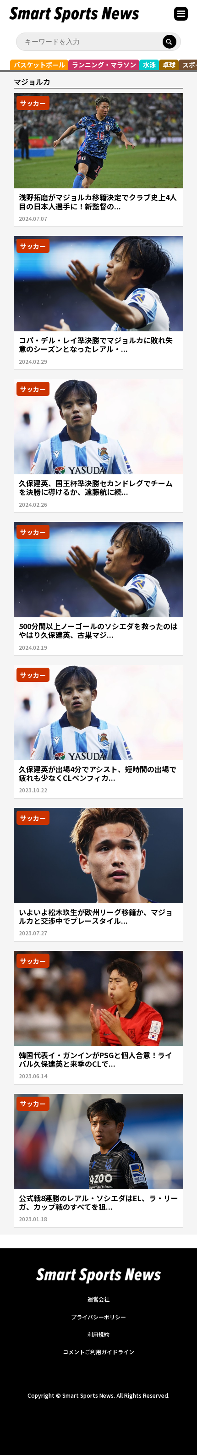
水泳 (149, 64)
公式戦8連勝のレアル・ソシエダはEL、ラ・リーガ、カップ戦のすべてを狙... (98, 1202)
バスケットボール (39, 64)
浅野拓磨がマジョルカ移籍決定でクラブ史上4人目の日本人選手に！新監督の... (98, 201)
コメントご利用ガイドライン (98, 1352)
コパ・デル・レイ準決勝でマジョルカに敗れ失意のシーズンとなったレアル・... (96, 344)
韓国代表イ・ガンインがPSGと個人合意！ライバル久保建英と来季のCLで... (95, 1059)
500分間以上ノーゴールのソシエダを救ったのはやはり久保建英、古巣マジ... (98, 630)
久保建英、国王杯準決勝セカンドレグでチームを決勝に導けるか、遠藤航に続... (96, 487)
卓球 (169, 64)
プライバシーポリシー (98, 1317)
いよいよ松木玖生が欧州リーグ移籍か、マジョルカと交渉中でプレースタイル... (96, 916)
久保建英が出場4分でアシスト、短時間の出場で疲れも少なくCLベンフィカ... (97, 773)
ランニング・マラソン (104, 64)
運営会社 (98, 1299)
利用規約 (98, 1334)
